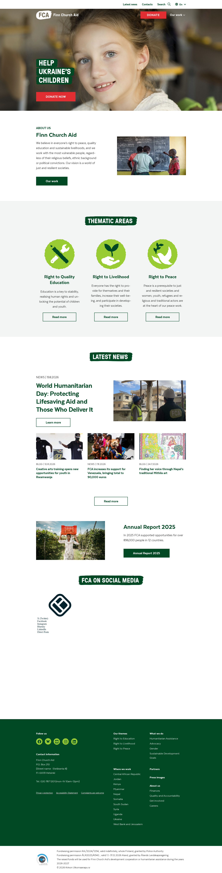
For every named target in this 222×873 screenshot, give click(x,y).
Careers (154, 805)
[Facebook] (39, 741)
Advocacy (155, 743)
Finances (155, 790)
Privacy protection (44, 793)
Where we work (122, 769)
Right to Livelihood (124, 743)
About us (155, 785)
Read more (59, 317)
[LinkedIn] (74, 741)
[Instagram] (65, 741)
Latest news (130, 4)
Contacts (147, 4)
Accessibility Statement (67, 793)
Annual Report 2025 (146, 553)
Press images (157, 777)
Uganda (117, 814)
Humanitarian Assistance (164, 738)
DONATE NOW (56, 96)
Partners (155, 769)
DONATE (153, 15)
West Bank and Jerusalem (128, 824)
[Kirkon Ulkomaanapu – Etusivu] (57, 15)
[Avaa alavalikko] (184, 15)
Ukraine (117, 819)
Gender (154, 748)
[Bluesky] (48, 741)
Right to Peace (121, 748)
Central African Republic (127, 774)
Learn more (53, 422)
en (180, 4)
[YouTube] (57, 741)
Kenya (117, 784)
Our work (176, 14)
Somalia (118, 799)
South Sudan (120, 804)
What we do (156, 733)
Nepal (116, 794)
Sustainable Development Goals (164, 755)
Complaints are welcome (92, 793)
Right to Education (124, 738)
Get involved (157, 800)
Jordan (117, 779)
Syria (116, 809)
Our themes (120, 733)
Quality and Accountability (165, 795)
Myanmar (118, 789)
